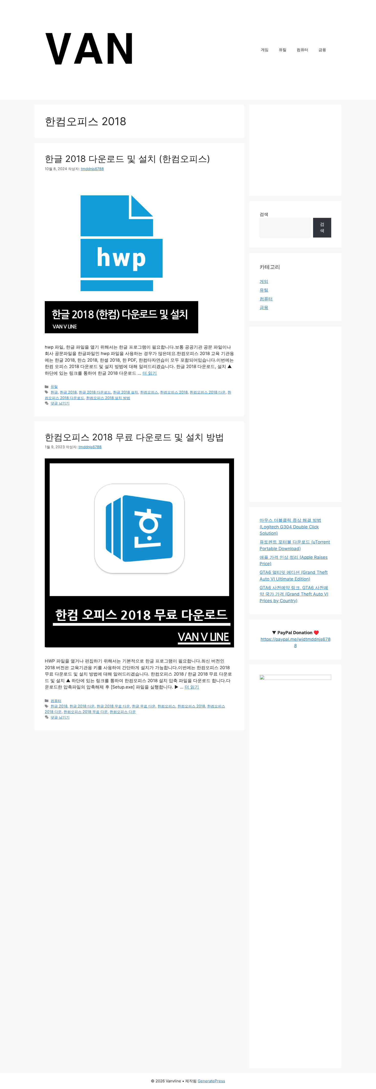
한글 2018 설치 (125, 392)
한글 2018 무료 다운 (113, 706)
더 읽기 (149, 373)
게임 (265, 49)
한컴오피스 (149, 392)
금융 (322, 49)
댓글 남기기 (60, 403)
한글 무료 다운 (144, 706)
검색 (264, 214)
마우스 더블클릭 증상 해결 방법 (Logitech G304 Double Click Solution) (290, 527)
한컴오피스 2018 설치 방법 (108, 398)
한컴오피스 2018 (174, 392)
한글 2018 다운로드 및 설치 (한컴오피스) (127, 158)
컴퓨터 (302, 49)
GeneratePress (211, 1081)
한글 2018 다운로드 (95, 392)
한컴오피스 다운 (123, 711)
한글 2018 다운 (82, 706)
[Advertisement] (295, 150)
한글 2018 (68, 392)
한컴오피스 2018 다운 (208, 392)
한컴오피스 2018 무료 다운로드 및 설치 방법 (134, 437)
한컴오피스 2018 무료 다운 (86, 711)
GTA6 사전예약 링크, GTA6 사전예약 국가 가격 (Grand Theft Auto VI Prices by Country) (294, 594)
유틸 (282, 49)
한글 (54, 392)
